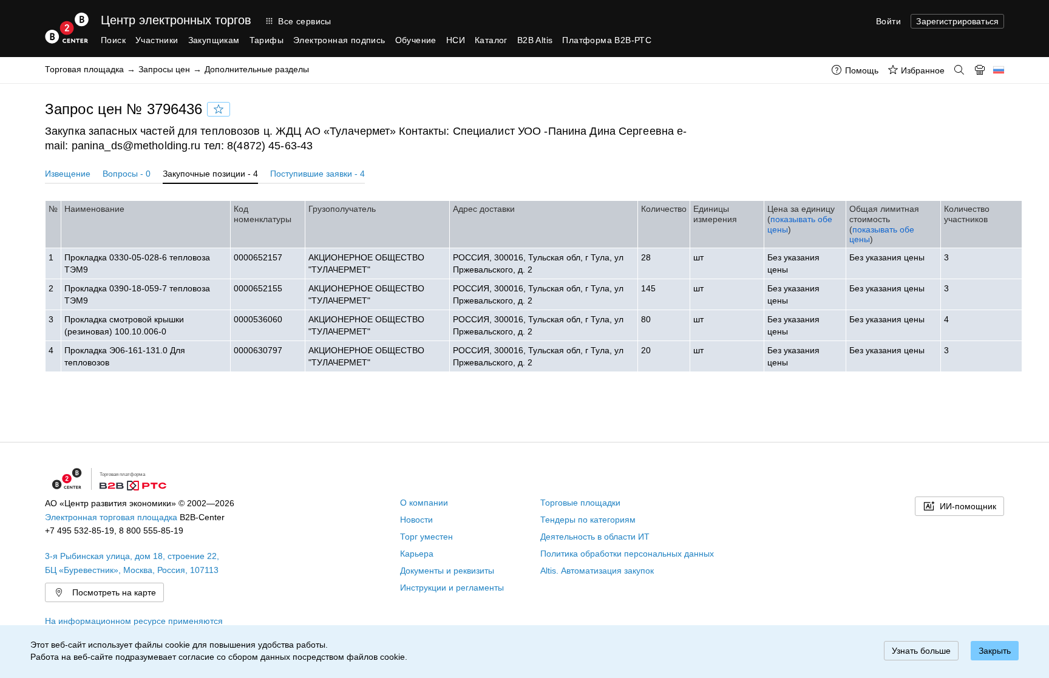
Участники (156, 40)
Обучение (415, 40)
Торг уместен (426, 536)
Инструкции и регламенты (452, 587)
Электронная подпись (339, 40)
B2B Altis (535, 40)
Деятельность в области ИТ (595, 536)
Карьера (416, 553)
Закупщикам (214, 40)
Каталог (491, 40)
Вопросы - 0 (127, 173)
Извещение (67, 173)
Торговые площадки (580, 502)
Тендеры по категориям (588, 519)
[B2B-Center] (67, 28)
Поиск (113, 40)
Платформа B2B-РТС (606, 40)
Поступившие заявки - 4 (317, 173)
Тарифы (266, 40)
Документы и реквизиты (447, 570)
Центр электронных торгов (176, 20)
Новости (416, 519)
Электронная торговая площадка (111, 517)
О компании (424, 502)
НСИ (455, 40)
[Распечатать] (980, 70)
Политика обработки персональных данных (627, 553)
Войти (888, 21)
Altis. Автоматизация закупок (597, 570)
